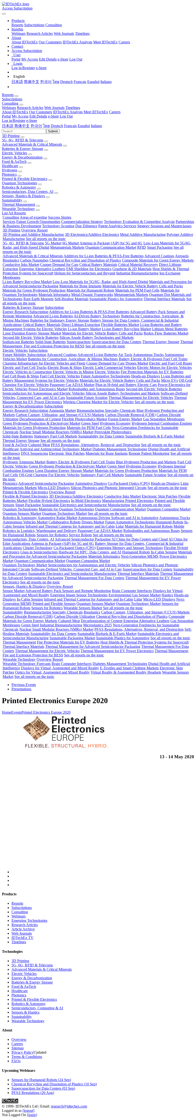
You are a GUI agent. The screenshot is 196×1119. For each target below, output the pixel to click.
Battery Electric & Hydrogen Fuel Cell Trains (153, 359)
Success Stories (59, 217)
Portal (15, 59)
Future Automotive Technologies (105, 376)
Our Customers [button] (40, 112)
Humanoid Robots (169, 522)
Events (16, 712)
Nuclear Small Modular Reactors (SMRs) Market (56, 432)
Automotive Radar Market (57, 518)
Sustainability (12, 200)
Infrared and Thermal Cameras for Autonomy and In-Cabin (70, 526)
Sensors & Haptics (25, 1012)
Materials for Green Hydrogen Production (33, 290)
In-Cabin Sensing (164, 552)
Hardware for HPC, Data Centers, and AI (90, 552)
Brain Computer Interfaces (132, 591)
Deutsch (66, 82)
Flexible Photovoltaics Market (84, 419)
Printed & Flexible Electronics (24, 179)
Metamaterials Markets (67, 247)
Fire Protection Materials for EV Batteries (152, 372)
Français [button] (70, 126)
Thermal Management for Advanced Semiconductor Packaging (92, 647)
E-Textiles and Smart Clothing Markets (129, 668)
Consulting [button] (10, 103)
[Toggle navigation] (4, 14)
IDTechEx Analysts (77, 42)
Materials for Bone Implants (80, 286)
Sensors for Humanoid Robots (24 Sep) (41, 1080)
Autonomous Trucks (148, 355)
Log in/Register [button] (13, 121)
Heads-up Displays (145, 376)
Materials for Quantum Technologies (66, 509)
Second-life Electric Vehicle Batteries (31, 337)
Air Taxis (125, 355)
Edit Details (48, 59)
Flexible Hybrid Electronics (49, 501)
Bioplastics (11, 260)
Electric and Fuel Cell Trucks (25, 368)
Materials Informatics (54, 295)
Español (93, 82)
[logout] (28, 1111)
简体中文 (31, 82)
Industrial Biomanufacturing (137, 273)
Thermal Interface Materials (164, 299)
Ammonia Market (62, 410)
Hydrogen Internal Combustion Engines (162, 423)
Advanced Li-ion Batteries (53, 316)
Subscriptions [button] (12, 99)
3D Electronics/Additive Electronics (92, 234)
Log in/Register (23, 68)
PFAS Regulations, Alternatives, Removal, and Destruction (95, 445)
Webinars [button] (9, 108)
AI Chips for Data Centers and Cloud (139, 539)
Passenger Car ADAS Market (72, 385)
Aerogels (182, 256)
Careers (124, 42)
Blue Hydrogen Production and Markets (146, 462)
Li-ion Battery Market (84, 329)
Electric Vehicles (14, 153)
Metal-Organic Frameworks (92, 295)
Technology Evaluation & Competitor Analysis (139, 222)
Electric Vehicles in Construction (27, 372)
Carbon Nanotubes (34, 260)
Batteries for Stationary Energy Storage (59, 320)
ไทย (56, 82)
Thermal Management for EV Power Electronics (117, 651)
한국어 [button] (36, 126)
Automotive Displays (91, 483)
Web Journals (64, 33)
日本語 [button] (7, 126)
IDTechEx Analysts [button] (68, 112)
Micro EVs (169, 380)
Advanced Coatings (159, 256)
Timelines (82, 33)
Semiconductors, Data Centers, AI (27, 192)
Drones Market (136, 363)
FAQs (16, 1061)
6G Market (70, 243)
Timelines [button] (72, 108)
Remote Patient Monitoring (149, 453)
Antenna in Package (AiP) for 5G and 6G (111, 243)
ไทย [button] (46, 126)
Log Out (75, 59)
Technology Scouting (58, 226)
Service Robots (80, 535)
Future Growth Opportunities (38, 222)
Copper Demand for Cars (59, 265)
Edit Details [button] (38, 116)
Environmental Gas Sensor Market (135, 595)
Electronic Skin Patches (67, 453)
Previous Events (23, 685)
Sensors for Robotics (52, 535)
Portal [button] (6, 116)
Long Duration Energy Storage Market (32, 333)
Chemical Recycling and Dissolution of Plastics (85, 260)
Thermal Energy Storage (160, 342)
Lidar (184, 483)
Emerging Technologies (29, 920)
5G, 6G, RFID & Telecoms (22, 140)
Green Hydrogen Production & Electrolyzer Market (41, 423)
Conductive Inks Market (21, 265)
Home (6, 712)
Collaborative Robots (65, 522)
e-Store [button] (53, 116)
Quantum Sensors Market (22, 513)
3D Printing (11, 136)
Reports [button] (8, 95)
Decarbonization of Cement (40, 419)
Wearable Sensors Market (83, 608)
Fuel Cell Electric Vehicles (60, 376)
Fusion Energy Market (125, 419)
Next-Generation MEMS (139, 556)
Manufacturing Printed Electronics (128, 501)
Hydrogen (9, 170)
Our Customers (50, 42)
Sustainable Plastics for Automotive (116, 299)
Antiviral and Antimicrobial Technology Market (56, 449)
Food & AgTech (14, 162)
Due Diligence (86, 226)
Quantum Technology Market (64, 513)
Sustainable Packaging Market (72, 638)
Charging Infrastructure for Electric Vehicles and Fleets (44, 363)
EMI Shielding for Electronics (88, 269)
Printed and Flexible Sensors (54, 604)
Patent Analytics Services (117, 226)
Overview (19, 1039)
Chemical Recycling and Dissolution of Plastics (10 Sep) (54, 1084)
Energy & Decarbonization (22, 157)
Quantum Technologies (19, 183)
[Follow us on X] (102, 819)
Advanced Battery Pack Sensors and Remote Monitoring (68, 591)
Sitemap (17, 1048)
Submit (53, 131)
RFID (141, 247)
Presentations (21, 689)
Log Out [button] (66, 116)
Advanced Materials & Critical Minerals (32, 144)
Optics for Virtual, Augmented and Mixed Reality (52, 672)
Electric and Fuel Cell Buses (170, 363)
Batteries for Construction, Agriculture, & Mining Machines (73, 359)
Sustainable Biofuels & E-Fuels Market (154, 436)
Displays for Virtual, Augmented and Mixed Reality (60, 668)
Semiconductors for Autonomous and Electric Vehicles (43, 393)
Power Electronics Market (48, 389)
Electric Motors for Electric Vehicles (164, 368)
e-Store (63, 59)
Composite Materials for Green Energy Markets (158, 260)
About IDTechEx (24, 42)
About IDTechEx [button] (15, 112)
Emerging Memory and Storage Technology (130, 548)
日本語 (17, 82)
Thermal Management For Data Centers (94, 578)
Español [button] (84, 126)
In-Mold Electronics (86, 501)
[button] (18, 21)
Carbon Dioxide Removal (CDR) (130, 415)
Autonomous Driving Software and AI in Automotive (118, 518)
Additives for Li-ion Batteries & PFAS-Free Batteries (104, 256)
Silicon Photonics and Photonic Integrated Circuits (109, 488)
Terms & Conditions (26, 1057)
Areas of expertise (33, 217)
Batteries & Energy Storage (22, 149)
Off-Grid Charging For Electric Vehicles (49, 475)
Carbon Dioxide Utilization (74, 616)
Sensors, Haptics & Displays (23, 196)
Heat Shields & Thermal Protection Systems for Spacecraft (144, 642)
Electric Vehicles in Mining (73, 372)
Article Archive (23, 929)
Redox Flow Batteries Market (166, 333)
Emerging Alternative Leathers (42, 269)
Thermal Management (18, 204)
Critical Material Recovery (138, 265)
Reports (17, 25)
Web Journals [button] (54, 108)
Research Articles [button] (30, 108)
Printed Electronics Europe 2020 (46, 712)
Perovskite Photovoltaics (112, 432)
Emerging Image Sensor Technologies (79, 595)
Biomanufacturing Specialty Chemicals (106, 410)
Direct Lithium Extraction (80, 325)
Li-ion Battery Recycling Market (27, 282)
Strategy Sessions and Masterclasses (164, 226)
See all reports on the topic (46, 239)
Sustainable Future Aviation (87, 398)
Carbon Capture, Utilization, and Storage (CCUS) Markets (60, 415)
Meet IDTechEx (105, 42)
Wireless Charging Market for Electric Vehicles (98, 402)
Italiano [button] (96, 126)
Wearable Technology (18, 209)
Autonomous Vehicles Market (25, 522)
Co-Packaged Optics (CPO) (129, 483)
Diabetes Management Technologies (120, 449)
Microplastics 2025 (97, 625)
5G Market (53, 243)
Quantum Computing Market (169, 509)
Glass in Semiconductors (39, 552)
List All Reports (14, 213)
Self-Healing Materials (71, 299)
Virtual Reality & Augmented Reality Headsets (126, 672)
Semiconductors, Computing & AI (37, 1008)
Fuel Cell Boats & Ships (20, 376)
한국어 (46, 82)
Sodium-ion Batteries (18, 342)
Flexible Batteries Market (120, 325)
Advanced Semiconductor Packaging (46, 483)
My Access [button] (20, 116)
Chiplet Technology (38, 548)
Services (9, 222)
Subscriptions (34, 25)
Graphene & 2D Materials (132, 269)
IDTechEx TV (22, 938)
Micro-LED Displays (54, 488)
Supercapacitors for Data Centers (116, 342)
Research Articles (40, 33)
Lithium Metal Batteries (170, 329)
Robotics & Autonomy (19, 187)
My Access (29, 59)
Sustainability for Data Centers (101, 436)
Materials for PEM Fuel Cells (137, 290)
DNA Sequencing (34, 453)
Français (80, 82)
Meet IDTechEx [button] (96, 112)
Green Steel (90, 423)
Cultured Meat (39, 445)
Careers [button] (114, 112)
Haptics (167, 595)
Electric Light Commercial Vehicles (109, 368)
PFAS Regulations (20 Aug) (32, 1093)
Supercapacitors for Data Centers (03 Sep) (43, 1088)
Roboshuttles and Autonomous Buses (97, 389)
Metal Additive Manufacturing (143, 234)
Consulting (53, 25)
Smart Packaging (160, 247)
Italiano (106, 82)
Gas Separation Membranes (164, 419)
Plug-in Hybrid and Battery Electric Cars (126, 385)
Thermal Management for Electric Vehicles (141, 398)
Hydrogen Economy (115, 423)
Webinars (18, 33)
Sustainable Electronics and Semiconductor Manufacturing (86, 505)
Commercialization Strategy (82, 222)
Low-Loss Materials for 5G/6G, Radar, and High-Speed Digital (100, 282)
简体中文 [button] (22, 126)
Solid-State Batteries (50, 342)
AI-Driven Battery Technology (97, 316)
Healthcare (10, 166)
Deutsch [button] (57, 126)
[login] (32, 1115)
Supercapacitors (79, 342)
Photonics (9, 174)
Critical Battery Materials (98, 265)
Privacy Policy (22, 1052)
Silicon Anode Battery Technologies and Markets (97, 337)
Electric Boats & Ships (65, 368)
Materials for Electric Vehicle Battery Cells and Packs (142, 286)
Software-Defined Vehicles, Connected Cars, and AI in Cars (76, 569)
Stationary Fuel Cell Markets (55, 436)
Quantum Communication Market (110, 247)
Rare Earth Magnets (38, 299)
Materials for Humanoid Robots (90, 290)
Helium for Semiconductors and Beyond (84, 273)
